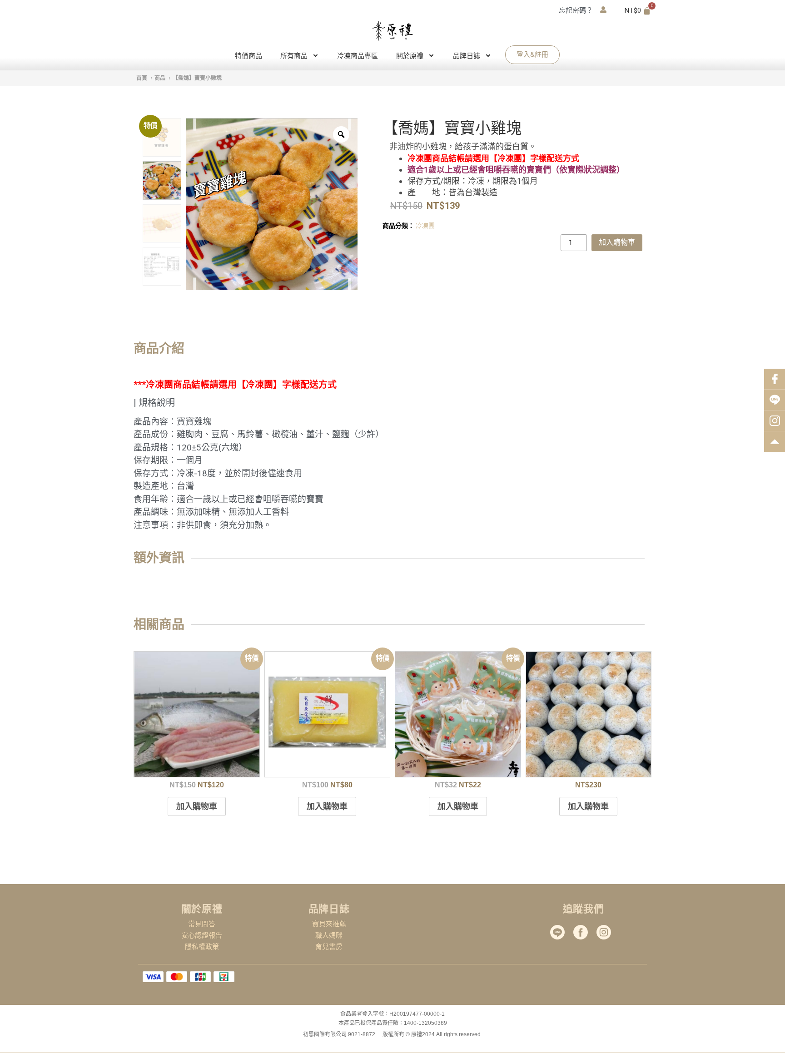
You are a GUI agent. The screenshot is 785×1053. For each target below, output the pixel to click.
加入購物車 (617, 242)
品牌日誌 (466, 55)
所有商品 (294, 55)
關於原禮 (409, 55)
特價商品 (248, 55)
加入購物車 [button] (196, 806)
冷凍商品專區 (357, 55)
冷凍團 (425, 225)
